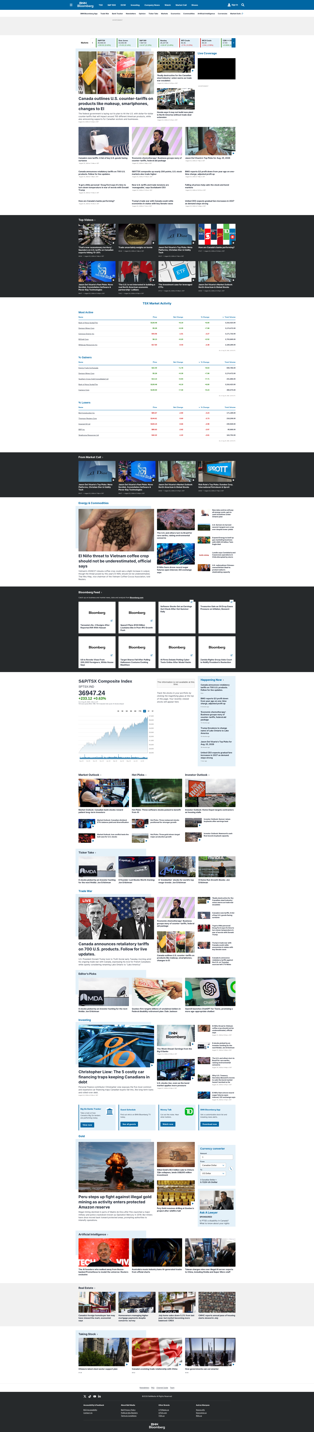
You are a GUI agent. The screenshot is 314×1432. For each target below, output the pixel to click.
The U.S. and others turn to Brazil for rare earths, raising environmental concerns (174, 535)
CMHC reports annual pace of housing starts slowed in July (216, 1316)
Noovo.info (200, 1410)
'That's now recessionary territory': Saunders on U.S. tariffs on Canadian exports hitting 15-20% (95, 250)
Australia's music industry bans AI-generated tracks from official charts (157, 1270)
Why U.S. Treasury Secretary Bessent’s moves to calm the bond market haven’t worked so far (223, 1078)
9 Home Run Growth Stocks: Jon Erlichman (214, 881)
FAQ (152, 1388)
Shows (194, 5)
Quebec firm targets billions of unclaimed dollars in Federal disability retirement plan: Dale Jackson (156, 1010)
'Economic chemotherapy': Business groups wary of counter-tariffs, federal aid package (157, 159)
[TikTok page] (89, 1396)
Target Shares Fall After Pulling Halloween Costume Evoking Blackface (135, 662)
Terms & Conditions (128, 1416)
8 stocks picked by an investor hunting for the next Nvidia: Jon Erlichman (97, 881)
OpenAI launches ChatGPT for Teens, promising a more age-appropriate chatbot (209, 1010)
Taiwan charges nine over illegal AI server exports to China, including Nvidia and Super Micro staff (209, 1270)
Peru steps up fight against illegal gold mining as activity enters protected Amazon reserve (114, 1201)
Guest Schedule (128, 1109)
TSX (101, 5)
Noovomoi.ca (201, 1413)
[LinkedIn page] (99, 1396)
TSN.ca (161, 1416)
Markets (164, 14)
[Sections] (71, 4)
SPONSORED (206, 1217)
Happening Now (213, 679)
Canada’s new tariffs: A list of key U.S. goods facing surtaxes (223, 915)
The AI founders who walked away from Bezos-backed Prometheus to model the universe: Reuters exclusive (103, 1272)
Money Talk (165, 1109)
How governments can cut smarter (202, 1369)
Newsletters (131, 14)
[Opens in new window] (217, 1200)
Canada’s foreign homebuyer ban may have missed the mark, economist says (96, 1318)
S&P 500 (112, 5)
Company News (152, 5)
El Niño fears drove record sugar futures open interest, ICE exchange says (174, 570)
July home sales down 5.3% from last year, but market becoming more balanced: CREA (176, 1318)
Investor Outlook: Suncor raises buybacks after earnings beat (217, 820)
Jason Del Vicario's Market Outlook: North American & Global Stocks (215, 285)
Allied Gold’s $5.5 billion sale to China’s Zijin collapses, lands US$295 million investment (175, 1172)
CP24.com (162, 1413)
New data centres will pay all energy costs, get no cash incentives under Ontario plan (222, 513)
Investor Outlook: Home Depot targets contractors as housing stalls (209, 811)
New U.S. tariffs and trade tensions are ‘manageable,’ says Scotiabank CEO (150, 186)
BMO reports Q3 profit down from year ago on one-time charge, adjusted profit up (210, 172)
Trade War (104, 14)
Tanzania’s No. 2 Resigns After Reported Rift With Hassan (95, 626)
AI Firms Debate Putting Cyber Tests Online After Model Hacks (175, 660)
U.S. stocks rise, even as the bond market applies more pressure (173, 1084)
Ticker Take (153, 14)
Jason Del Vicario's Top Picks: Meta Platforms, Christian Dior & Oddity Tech (175, 250)
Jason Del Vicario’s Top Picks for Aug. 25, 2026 (207, 158)
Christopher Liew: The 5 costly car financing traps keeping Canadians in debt (114, 1076)
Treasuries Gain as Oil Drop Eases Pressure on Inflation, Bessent (216, 607)
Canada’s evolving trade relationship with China (154, 1369)
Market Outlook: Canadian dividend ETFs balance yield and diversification (113, 821)
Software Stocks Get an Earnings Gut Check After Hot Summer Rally (176, 609)
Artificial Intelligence (206, 14)
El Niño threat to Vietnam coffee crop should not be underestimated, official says (114, 560)
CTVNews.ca (163, 1410)
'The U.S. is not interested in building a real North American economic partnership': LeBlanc (136, 287)
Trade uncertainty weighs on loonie (135, 247)
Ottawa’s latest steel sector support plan (98, 1369)
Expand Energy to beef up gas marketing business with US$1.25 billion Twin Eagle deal (223, 541)
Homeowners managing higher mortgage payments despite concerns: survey (133, 1318)
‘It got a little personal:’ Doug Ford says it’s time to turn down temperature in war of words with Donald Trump (103, 187)
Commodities (189, 14)
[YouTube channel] (94, 1396)
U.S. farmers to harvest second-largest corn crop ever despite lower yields (223, 527)
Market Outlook (236, 14)
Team (172, 1388)
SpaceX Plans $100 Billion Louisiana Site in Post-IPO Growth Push (136, 627)
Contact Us (87, 1413)
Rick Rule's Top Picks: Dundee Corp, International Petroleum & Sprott (215, 485)
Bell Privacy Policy (128, 1410)
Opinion (142, 14)
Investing (135, 5)
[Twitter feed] (84, 1396)
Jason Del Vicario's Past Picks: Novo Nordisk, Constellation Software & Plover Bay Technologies (95, 287)
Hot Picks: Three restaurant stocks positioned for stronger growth (164, 821)
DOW (123, 5)
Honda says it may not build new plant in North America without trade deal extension (175, 115)
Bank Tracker (117, 14)
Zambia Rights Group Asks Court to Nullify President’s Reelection (216, 660)
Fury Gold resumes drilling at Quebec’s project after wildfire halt (175, 1209)
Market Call (181, 5)
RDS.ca (199, 1416)
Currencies (222, 14)
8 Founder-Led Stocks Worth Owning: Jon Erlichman (136, 881)
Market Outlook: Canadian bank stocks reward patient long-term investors (100, 811)
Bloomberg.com (136, 597)
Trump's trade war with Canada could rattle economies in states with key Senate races (152, 202)
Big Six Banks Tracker (90, 1109)
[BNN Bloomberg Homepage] (85, 5)
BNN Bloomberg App (89, 14)
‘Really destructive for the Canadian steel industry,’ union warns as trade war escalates (174, 78)
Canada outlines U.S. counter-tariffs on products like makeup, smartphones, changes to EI (115, 103)
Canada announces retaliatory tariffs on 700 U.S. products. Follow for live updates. (101, 172)
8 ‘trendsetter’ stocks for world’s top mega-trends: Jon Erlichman (176, 881)
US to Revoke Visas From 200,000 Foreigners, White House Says (96, 662)
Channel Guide (162, 1388)
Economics (175, 14)
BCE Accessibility (90, 1410)
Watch (168, 5)
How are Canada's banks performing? (96, 201)
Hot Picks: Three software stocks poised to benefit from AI (156, 811)
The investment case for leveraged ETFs (175, 285)
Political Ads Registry (129, 1413)
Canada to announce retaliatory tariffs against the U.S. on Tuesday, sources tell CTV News (222, 961)
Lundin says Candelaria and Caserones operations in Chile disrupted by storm (224, 555)
